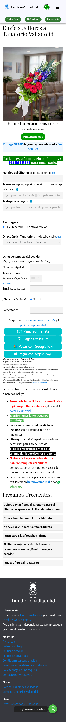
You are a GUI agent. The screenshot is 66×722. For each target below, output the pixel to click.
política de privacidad (33, 325)
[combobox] (36, 278)
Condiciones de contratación (20, 660)
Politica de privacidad (39, 383)
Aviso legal (9, 641)
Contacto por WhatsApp (17, 674)
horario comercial (20, 411)
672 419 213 (19, 162)
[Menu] (58, 6)
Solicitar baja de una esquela (20, 670)
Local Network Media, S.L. (18, 620)
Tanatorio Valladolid (24, 7)
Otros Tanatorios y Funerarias (20, 704)
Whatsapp (7, 283)
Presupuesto (53, 19)
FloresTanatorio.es (31, 615)
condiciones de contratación (39, 320)
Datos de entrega (13, 646)
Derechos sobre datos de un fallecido (25, 665)
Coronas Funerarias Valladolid (20, 687)
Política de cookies (14, 651)
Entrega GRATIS (13, 144)
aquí (54, 172)
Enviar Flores (13, 19)
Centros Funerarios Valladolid (20, 691)
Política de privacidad (15, 655)
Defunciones (33, 19)
